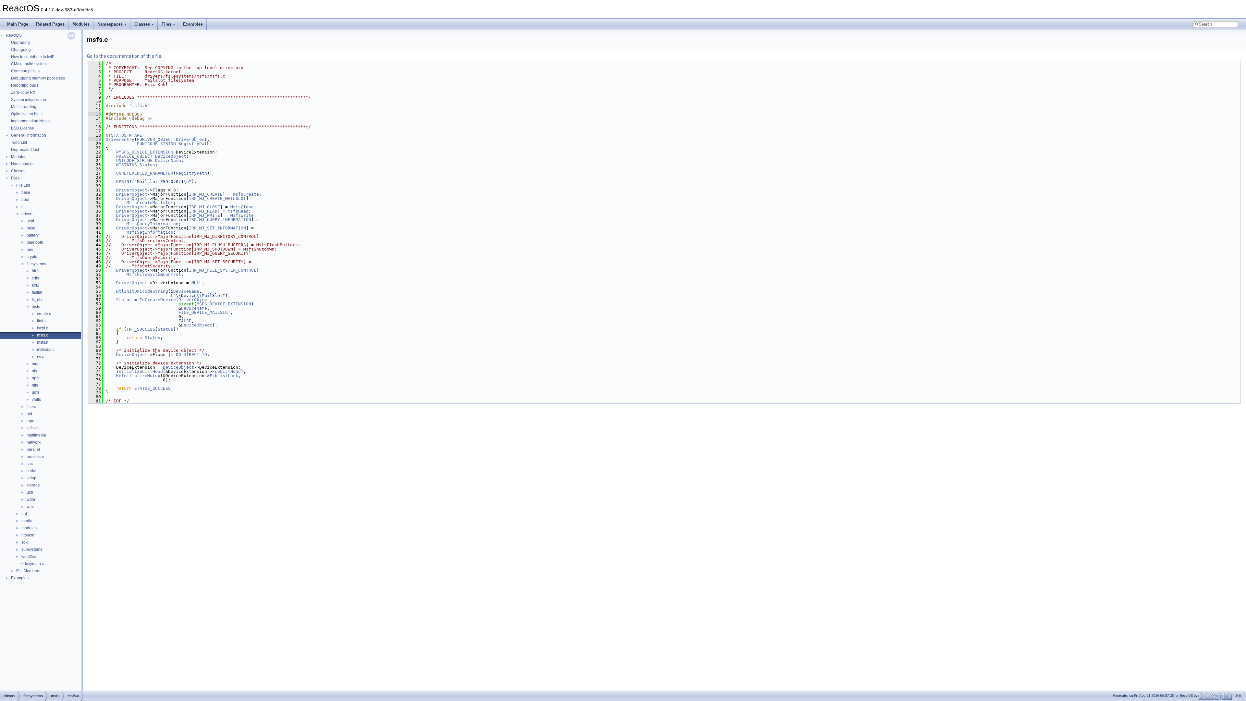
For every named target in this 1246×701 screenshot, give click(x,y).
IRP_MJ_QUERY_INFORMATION (220, 219)
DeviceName (168, 160)
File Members (28, 571)
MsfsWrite (242, 215)
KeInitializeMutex (138, 375)
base (25, 192)
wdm (31, 499)
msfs (36, 306)
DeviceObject (170, 156)
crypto (32, 256)
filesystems (36, 264)
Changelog (21, 49)
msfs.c (42, 335)
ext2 (35, 285)
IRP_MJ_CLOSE (204, 206)
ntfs (35, 385)
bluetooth (35, 242)
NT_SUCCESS (142, 329)
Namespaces (110, 24)
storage (33, 485)
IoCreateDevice (158, 299)
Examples (193, 24)
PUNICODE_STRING (156, 143)
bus (30, 249)
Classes (142, 24)
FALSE (184, 320)
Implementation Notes (30, 121)
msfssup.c (46, 349)
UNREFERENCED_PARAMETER (144, 173)
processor (35, 456)
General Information (28, 135)
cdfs (35, 278)
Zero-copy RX (23, 92)
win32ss (28, 556)
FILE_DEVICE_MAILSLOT (204, 312)
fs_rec (37, 299)
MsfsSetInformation (150, 232)
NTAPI (135, 135)
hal (24, 513)
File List (23, 185)
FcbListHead (226, 371)
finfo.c (42, 321)
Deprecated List (25, 149)
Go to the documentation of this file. (124, 56)
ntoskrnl (28, 535)
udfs (35, 392)
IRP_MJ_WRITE (204, 215)
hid (29, 414)
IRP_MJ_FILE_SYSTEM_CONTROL (222, 270)
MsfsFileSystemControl (154, 274)
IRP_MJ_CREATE (206, 194)
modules (29, 528)
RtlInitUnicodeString (142, 291)
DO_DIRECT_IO (191, 354)
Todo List (19, 142)
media (26, 521)
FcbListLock (224, 375)
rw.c (40, 356)
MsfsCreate (246, 194)
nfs (34, 371)
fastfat (37, 292)
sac (30, 463)
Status (147, 164)
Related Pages (50, 24)
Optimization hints (27, 114)
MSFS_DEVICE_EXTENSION (224, 303)
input (31, 421)
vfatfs (36, 399)
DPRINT (124, 181)
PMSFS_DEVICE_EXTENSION (144, 152)
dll (23, 206)
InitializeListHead (139, 371)
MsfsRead (238, 211)
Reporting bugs (24, 85)
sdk (24, 542)
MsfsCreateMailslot (150, 202)
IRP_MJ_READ (203, 211)
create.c (44, 314)
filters (31, 406)
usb (30, 492)
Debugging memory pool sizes (38, 78)
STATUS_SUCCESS (152, 388)
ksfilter (32, 428)
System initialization (28, 99)
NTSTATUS (116, 135)
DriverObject (191, 139)
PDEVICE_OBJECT (134, 156)
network (34, 442)
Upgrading (20, 42)
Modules (81, 24)
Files (166, 24)
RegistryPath (194, 143)
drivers (27, 214)
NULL (196, 282)
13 (94, 114)
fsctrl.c (42, 328)
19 (94, 139)
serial (31, 471)
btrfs (35, 271)
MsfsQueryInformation (152, 223)
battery (33, 235)
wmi (30, 506)
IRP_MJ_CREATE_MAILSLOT (217, 198)
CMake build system (29, 64)
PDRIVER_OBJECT (155, 139)
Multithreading (23, 107)
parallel (33, 449)
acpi (30, 221)
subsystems (31, 549)
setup (31, 478)
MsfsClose (242, 206)
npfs (35, 378)
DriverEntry (120, 139)
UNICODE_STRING (134, 160)
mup (36, 364)
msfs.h (42, 342)
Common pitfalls (25, 71)
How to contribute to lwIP (33, 57)
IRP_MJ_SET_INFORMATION (217, 228)
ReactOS (14, 35)
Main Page (17, 24)
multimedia (36, 435)
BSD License (22, 128)
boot (25, 199)
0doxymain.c (32, 563)
